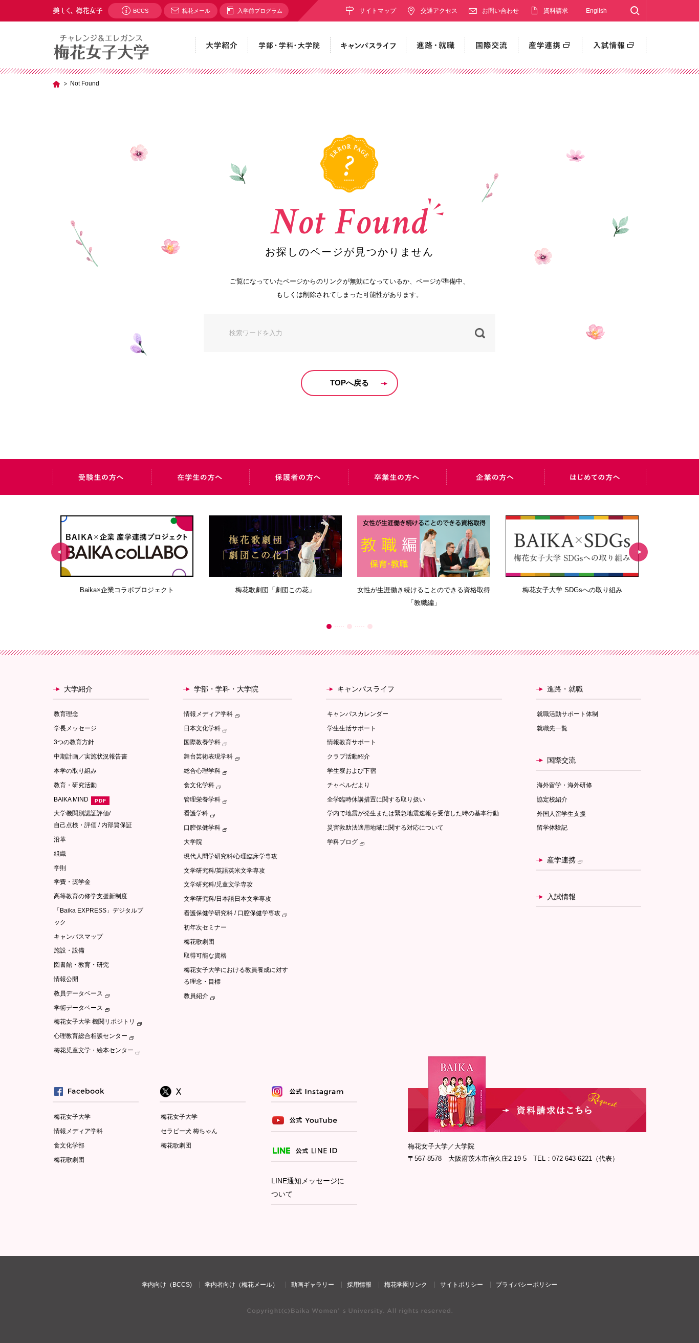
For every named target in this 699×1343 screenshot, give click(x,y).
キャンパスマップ (78, 936)
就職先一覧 (552, 728)
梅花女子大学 (72, 1116)
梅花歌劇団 (199, 941)
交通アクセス (439, 10)
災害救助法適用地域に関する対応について (385, 827)
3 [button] (370, 626)
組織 (60, 853)
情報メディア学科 (78, 1131)
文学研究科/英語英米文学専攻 (224, 870)
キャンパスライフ (366, 689)
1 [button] (329, 626)
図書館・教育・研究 (81, 964)
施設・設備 (69, 950)
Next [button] (638, 552)
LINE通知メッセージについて (307, 1188)
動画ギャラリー (312, 1284)
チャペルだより (348, 785)
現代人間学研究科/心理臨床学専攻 (230, 856)
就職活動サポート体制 (567, 714)
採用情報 (359, 1284)
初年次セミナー (205, 927)
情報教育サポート (351, 742)
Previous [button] (60, 552)
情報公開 (66, 979)
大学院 (193, 842)
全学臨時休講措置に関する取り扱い (376, 799)
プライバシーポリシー (526, 1284)
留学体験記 (552, 827)
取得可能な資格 (205, 955)
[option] (127, 555)
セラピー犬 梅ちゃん (189, 1131)
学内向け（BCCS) (167, 1284)
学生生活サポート (351, 728)
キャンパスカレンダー (357, 714)
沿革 (60, 839)
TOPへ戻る (349, 382)
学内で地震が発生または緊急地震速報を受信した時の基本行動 (413, 813)
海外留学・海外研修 (564, 785)
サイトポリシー (461, 1284)
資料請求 (555, 10)
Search (634, 10)
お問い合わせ (500, 10)
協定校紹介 (552, 799)
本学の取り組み (75, 770)
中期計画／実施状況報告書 (90, 756)
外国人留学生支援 (561, 813)
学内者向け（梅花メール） (241, 1284)
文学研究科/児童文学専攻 (218, 884)
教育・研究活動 (75, 785)
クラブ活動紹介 (348, 756)
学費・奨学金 (72, 881)
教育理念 (66, 714)
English (596, 10)
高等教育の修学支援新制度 (90, 896)
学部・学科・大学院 (226, 689)
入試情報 (561, 897)
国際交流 (561, 760)
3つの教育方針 (74, 742)
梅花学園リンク (405, 1284)
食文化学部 (69, 1145)
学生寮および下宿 (351, 770)
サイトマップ (377, 10)
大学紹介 (78, 689)
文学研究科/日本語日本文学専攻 (227, 898)
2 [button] (349, 626)
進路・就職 (565, 689)
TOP (56, 84)
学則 (60, 868)
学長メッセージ (75, 728)
